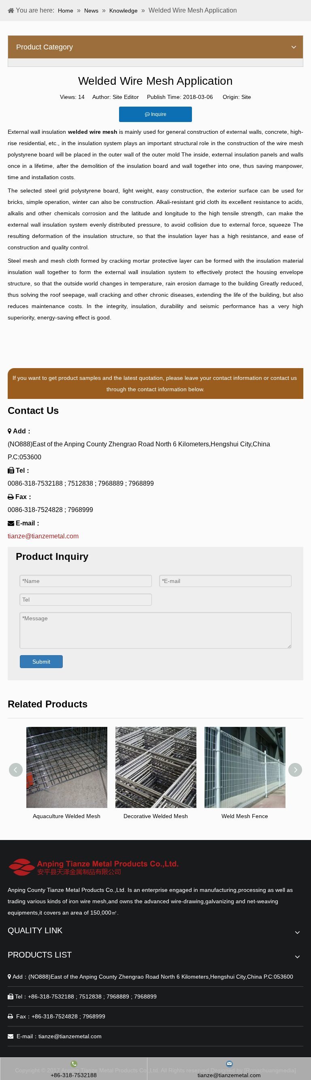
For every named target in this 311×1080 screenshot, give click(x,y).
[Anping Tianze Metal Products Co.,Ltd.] (94, 867)
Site (246, 97)
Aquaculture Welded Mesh (66, 816)
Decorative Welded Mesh (156, 816)
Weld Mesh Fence (245, 816)
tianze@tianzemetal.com (43, 536)
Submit (41, 661)
